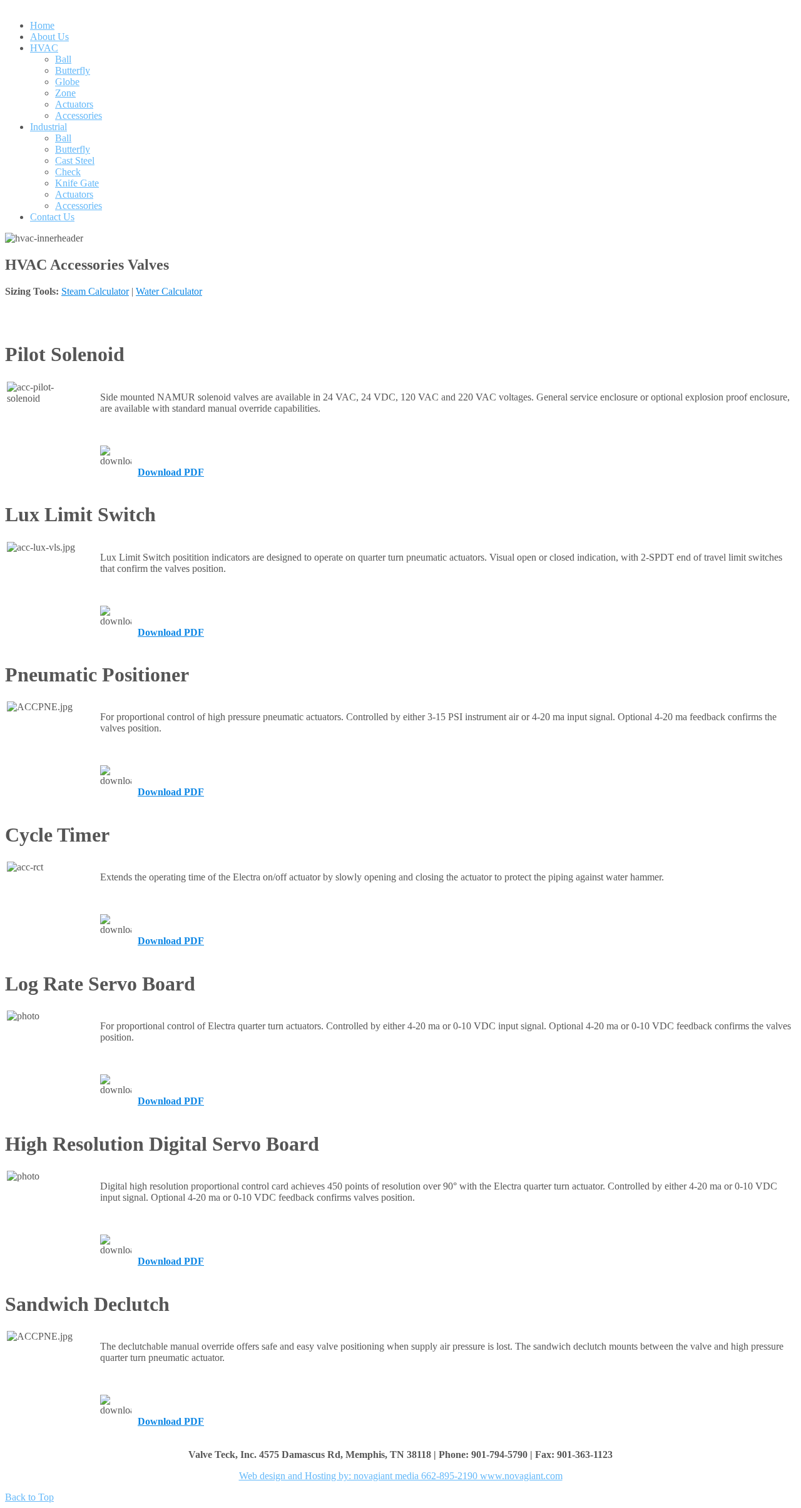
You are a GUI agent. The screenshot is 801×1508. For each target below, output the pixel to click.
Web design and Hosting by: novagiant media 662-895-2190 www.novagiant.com (401, 1475)
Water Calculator (169, 291)
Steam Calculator (95, 291)
